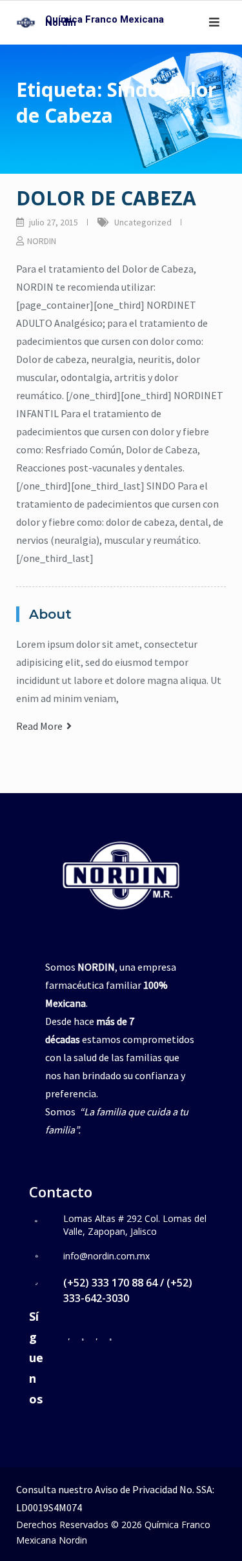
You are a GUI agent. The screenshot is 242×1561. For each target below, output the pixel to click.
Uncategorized (143, 222)
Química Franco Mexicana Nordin (104, 21)
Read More (41, 725)
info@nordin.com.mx (106, 1256)
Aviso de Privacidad (136, 1489)
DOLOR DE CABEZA (106, 198)
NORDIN (41, 241)
